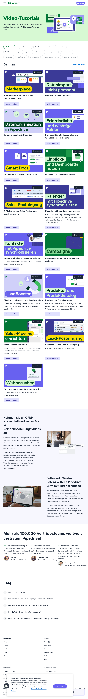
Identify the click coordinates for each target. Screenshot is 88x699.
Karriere (6, 649)
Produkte (47, 642)
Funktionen (48, 645)
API (45, 659)
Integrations (27, 52)
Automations (61, 47)
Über (5, 642)
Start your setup (26, 47)
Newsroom (7, 656)
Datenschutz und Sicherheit (54, 649)
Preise (5, 645)
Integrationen (48, 652)
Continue (60, 686)
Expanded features (70, 57)
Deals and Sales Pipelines (51, 57)
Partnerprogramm (9, 671)
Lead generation (66, 52)
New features (21, 57)
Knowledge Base (50, 671)
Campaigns (8, 57)
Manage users (52, 52)
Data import (39, 52)
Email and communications (43, 47)
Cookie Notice (36, 689)
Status (46, 656)
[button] (6, 686)
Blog (5, 652)
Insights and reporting (12, 52)
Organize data (34, 57)
